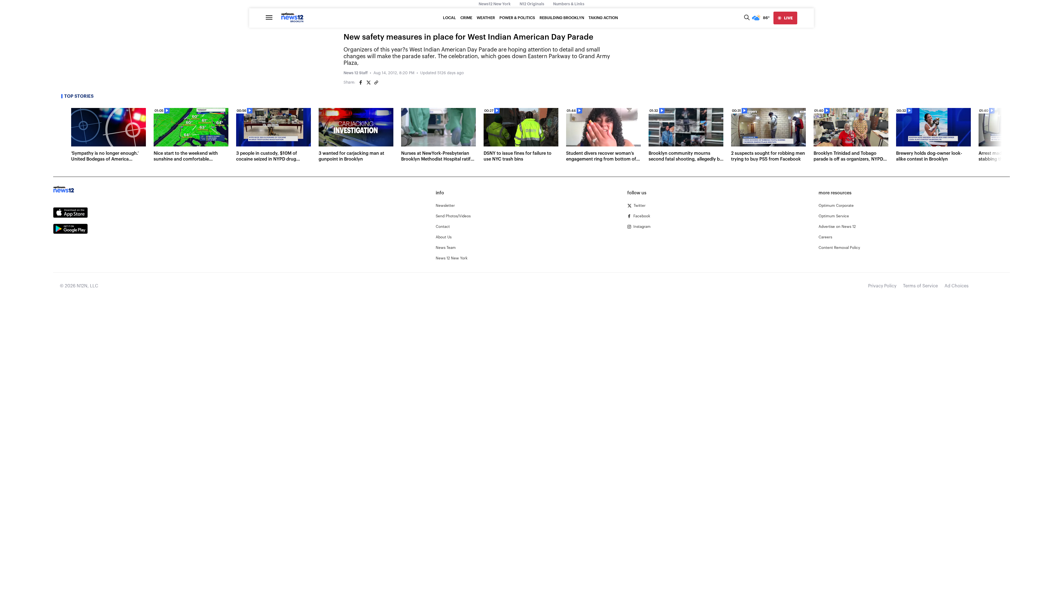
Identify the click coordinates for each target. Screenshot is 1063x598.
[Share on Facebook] (360, 82)
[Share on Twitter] (368, 82)
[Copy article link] (376, 82)
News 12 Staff (356, 73)
